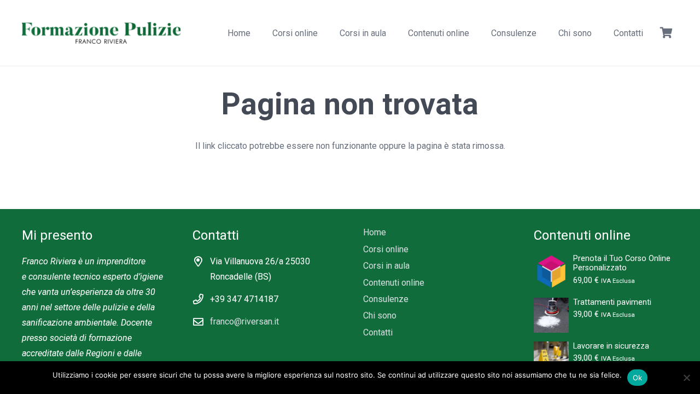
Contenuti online (393, 282)
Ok (638, 377)
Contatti (378, 332)
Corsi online (386, 249)
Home (374, 232)
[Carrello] (666, 33)
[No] (686, 377)
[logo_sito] (101, 33)
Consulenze (386, 299)
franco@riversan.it (244, 321)
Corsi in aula (386, 265)
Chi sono (379, 315)
